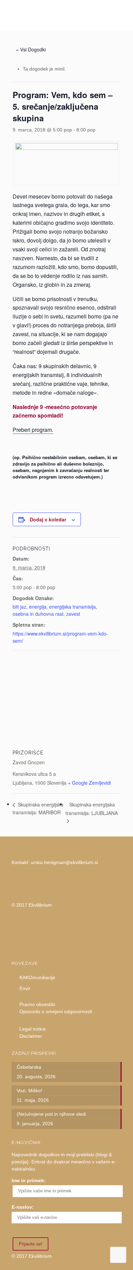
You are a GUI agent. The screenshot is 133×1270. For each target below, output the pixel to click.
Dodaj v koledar (48, 519)
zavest (73, 613)
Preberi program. (33, 430)
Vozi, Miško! (29, 1090)
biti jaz (19, 606)
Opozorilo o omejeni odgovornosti (55, 1011)
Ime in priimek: (29, 1180)
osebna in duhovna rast (38, 613)
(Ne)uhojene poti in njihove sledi (51, 1114)
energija (37, 606)
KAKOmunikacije (37, 977)
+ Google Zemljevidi (89, 782)
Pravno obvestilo (37, 1004)
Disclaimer (30, 1036)
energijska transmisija (72, 606)
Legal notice (32, 1029)
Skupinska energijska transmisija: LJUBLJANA (91, 808)
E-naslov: (23, 1207)
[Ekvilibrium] (66, 15)
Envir (24, 988)
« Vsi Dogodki (31, 49)
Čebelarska (29, 1067)
